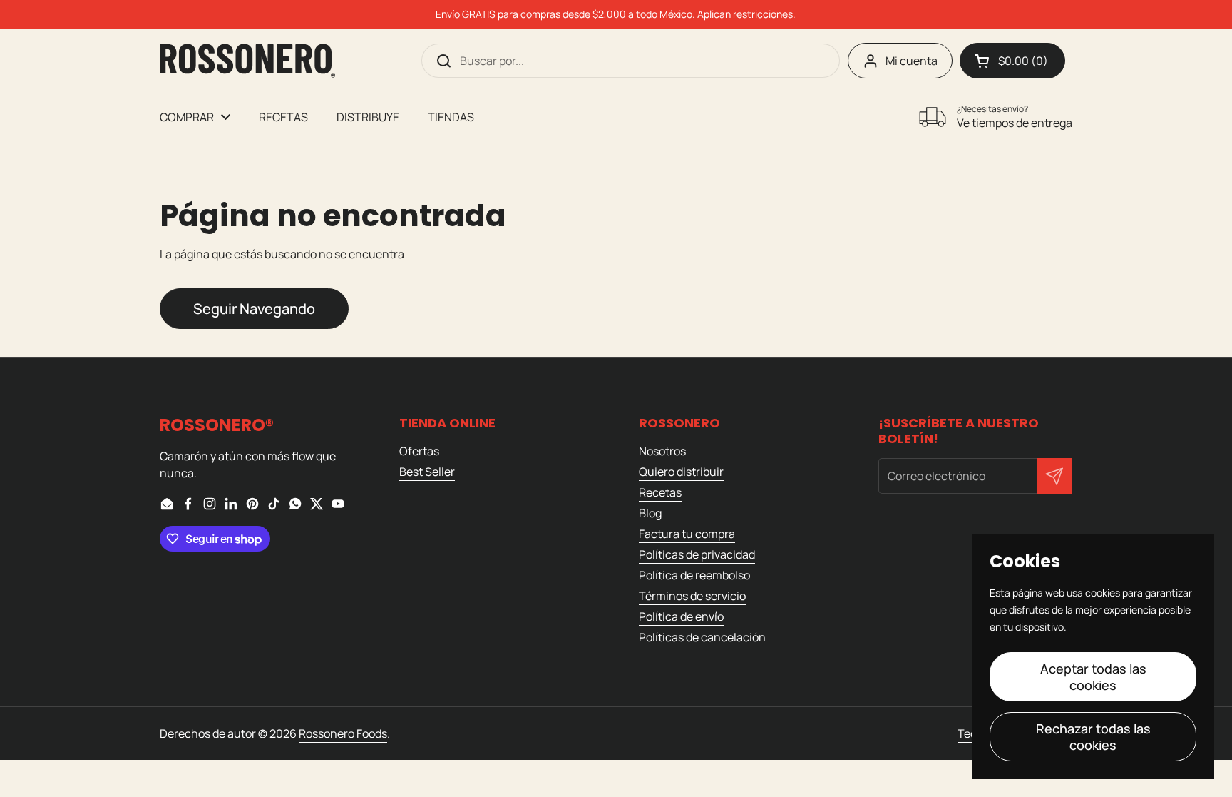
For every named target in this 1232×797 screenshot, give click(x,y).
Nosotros (662, 451)
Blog (650, 513)
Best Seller (427, 471)
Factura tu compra (687, 534)
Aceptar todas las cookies (1093, 677)
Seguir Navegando (254, 308)
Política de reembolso (694, 575)
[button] (1012, 60)
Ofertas (419, 451)
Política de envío (681, 616)
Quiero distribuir (681, 471)
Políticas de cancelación (702, 637)
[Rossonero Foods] (247, 61)
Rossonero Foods (343, 733)
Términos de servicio (692, 596)
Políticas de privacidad (697, 554)
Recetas (660, 492)
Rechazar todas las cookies (1093, 736)
